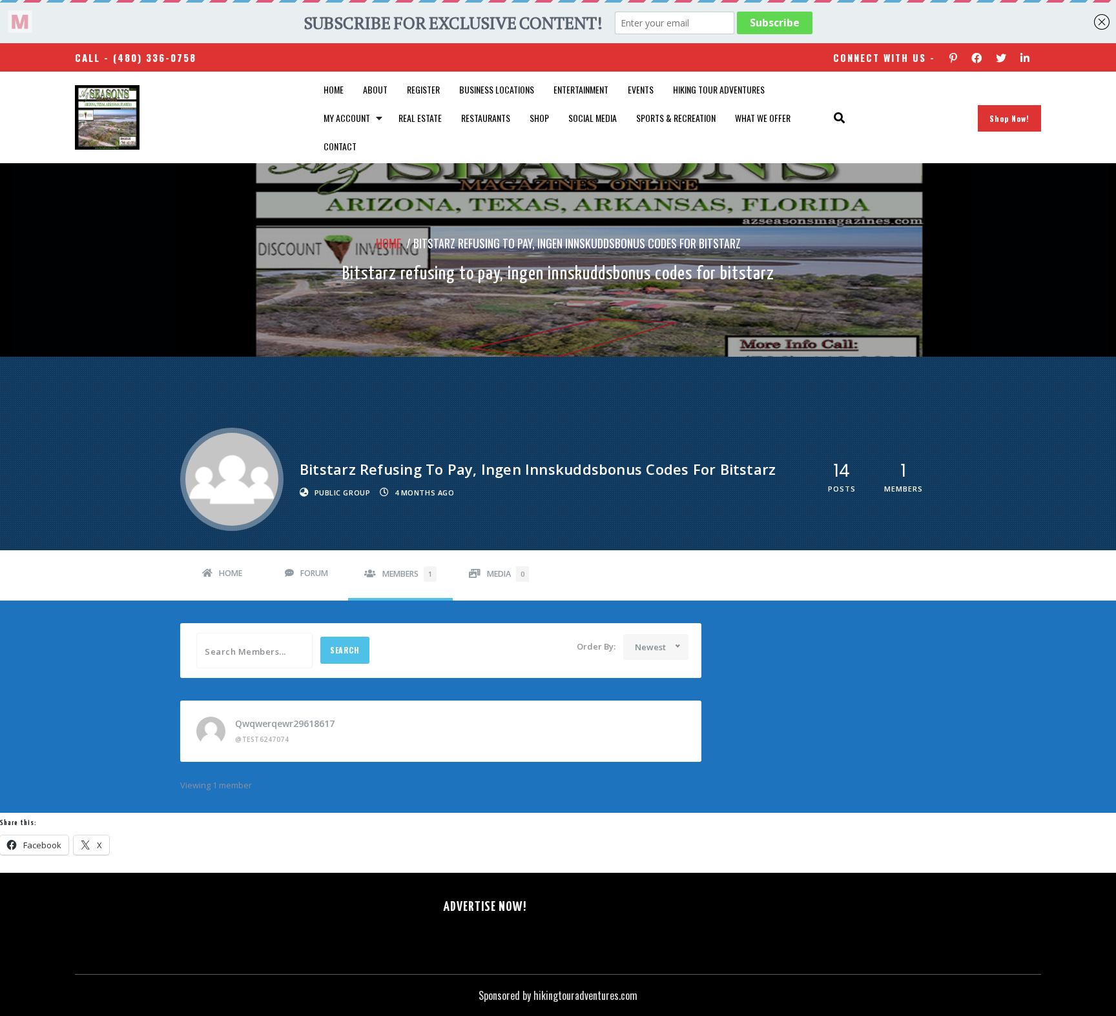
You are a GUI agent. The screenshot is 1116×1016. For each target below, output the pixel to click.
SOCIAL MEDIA (592, 118)
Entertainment (580, 89)
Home (334, 89)
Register (423, 89)
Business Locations (496, 89)
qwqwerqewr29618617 (285, 723)
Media (505, 573)
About (375, 89)
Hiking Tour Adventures (719, 89)
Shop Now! (1009, 118)
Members (407, 573)
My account (347, 118)
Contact (340, 146)
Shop (539, 118)
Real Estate (420, 118)
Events (641, 89)
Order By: (596, 646)
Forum (314, 573)
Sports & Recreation (676, 118)
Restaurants (485, 118)
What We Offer (762, 118)
